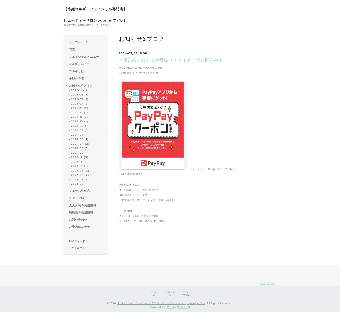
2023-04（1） (80, 183)
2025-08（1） (80, 94)
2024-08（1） (80, 126)
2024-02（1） (80, 152)
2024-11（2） (80, 117)
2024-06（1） (80, 134)
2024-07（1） (80, 130)
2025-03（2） (80, 103)
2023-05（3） (80, 179)
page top (269, 284)
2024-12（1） (80, 112)
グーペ (170, 307)
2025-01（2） (80, 108)
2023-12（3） (80, 157)
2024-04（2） (81, 143)
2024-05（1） (80, 139)
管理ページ (183, 307)
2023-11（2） (80, 161)
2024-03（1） (80, 148)
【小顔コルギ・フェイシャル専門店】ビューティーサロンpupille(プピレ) (161, 303)
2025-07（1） (80, 99)
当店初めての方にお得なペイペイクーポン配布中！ (171, 60)
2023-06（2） (80, 175)
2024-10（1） (80, 121)
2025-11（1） (79, 90)
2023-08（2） (80, 170)
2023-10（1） (80, 166)
